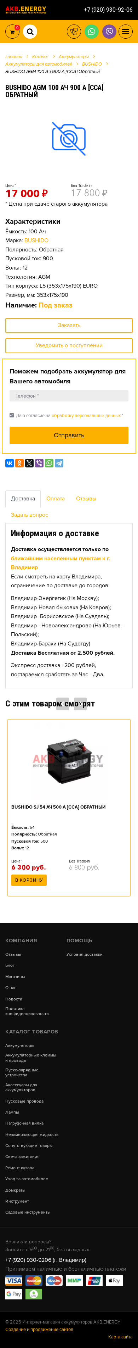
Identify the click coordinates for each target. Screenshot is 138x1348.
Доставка (23, 498)
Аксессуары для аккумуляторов (21, 1088)
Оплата (55, 498)
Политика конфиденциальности (27, 1011)
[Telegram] (59, 463)
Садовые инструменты (28, 1212)
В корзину (29, 880)
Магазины (15, 977)
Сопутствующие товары (29, 1145)
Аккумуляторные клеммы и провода (30, 1058)
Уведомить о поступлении (69, 345)
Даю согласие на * (66, 415)
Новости (13, 999)
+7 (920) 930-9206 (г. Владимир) (45, 1260)
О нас (10, 988)
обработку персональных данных (86, 415)
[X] (29, 463)
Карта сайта (120, 1337)
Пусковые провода (24, 1101)
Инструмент (17, 1201)
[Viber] (39, 463)
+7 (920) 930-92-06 (108, 9)
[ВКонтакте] (9, 463)
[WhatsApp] (49, 463)
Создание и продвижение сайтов (39, 1329)
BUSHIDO (36, 240)
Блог (10, 965)
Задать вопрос (29, 514)
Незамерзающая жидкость (31, 1134)
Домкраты (15, 1190)
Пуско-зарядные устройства (22, 1073)
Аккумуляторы (19, 1045)
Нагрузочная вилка (24, 1123)
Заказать (69, 325)
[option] (69, 138)
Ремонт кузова (19, 1168)
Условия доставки (85, 954)
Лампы (12, 1112)
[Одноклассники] (19, 463)
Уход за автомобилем (26, 1179)
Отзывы (86, 498)
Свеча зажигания (22, 1156)
